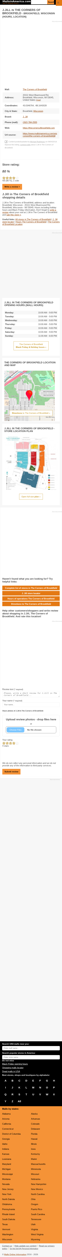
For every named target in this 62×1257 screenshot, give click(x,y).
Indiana (5, 1149)
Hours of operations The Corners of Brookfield (31, 598)
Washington (7, 1234)
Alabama (6, 1114)
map (38, 100)
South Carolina (38, 1214)
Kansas (5, 1154)
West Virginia (37, 1234)
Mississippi (7, 1174)
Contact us (7, 1246)
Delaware (35, 1129)
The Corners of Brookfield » (31, 345)
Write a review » (12, 187)
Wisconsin (7, 1239)
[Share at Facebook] (27, 156)
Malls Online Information (15, 1254)
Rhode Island (8, 1214)
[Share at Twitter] (31, 156)
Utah (33, 1224)
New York (6, 1194)
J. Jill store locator (31, 593)
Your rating (7, 740)
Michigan (6, 1169)
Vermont (6, 1229)
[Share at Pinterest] (35, 156)
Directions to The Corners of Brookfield (31, 604)
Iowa (33, 1149)
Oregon (34, 1204)
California (6, 1124)
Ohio (33, 1199)
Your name (12, 700)
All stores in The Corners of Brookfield (33, 219)
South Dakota (8, 1219)
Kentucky (35, 1154)
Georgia (6, 1139)
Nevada (6, 1184)
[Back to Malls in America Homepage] (16, 2)
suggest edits (25, 145)
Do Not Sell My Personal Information (24, 1249)
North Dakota (8, 1199)
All (19, 1101)
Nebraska (35, 1179)
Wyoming (35, 1239)
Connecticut (7, 1129)
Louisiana (6, 1159)
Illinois (34, 1144)
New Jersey (8, 1189)
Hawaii (34, 1139)
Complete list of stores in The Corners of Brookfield (31, 588)
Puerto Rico (36, 1209)
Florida (34, 1134)
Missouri (35, 1174)
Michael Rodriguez (37, 142)
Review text (12, 689)
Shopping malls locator (13, 1067)
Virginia (34, 1229)
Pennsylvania (8, 1209)
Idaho (4, 1144)
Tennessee (36, 1219)
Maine (34, 1159)
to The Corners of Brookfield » (31, 413)
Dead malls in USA (11, 1071)
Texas (5, 1224)
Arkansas (35, 1119)
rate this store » (13, 215)
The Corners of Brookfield (35, 89)
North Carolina (38, 1194)
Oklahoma (7, 1204)
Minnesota (36, 1169)
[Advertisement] (31, 53)
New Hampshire (38, 1184)
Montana (6, 1179)
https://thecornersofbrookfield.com (39, 128)
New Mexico (37, 1189)
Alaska (34, 1114)
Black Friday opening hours (15, 1064)
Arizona (5, 1119)
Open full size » (31, 496)
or (31, 721)
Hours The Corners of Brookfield (31, 222)
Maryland (6, 1164)
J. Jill (25, 116)
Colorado (35, 1124)
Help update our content (25, 1246)
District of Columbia (11, 1134)
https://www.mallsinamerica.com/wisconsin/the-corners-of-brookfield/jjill (40, 134)
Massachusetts (38, 1164)
